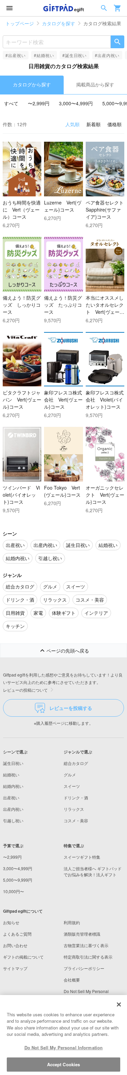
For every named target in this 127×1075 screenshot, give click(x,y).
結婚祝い (11, 774)
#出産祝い (15, 55)
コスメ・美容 (76, 820)
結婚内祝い (13, 786)
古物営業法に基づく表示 (86, 945)
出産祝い (11, 797)
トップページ (19, 23)
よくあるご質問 (17, 934)
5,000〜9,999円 (17, 880)
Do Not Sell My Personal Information (63, 1047)
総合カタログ (76, 763)
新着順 (93, 124)
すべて (11, 103)
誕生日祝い (13, 763)
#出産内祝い (107, 55)
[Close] (118, 1004)
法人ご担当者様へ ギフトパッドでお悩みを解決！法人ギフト (93, 871)
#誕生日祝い (74, 55)
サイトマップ (15, 968)
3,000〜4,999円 (76, 103)
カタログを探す (58, 23)
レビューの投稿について (25, 690)
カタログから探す (32, 84)
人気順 (72, 124)
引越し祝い (13, 820)
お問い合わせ (15, 945)
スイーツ (72, 786)
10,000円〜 (13, 891)
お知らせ (11, 922)
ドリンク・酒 (76, 797)
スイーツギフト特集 (82, 857)
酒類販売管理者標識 (82, 934)
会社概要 (72, 980)
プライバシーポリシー (84, 968)
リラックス (74, 809)
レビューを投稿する (70, 708)
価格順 (114, 124)
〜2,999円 (38, 103)
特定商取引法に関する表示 (88, 957)
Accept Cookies (63, 1064)
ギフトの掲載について (23, 957)
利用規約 (72, 922)
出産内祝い (13, 809)
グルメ (70, 774)
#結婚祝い (44, 55)
